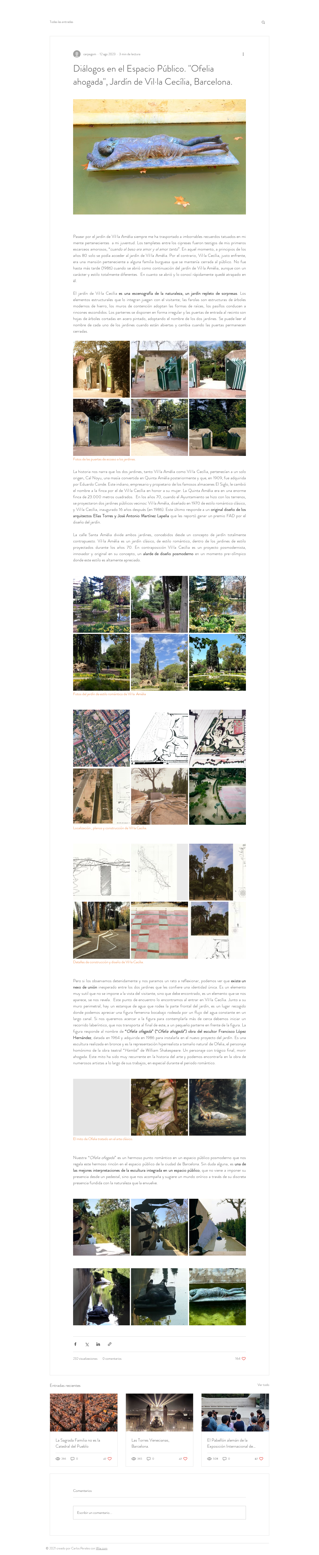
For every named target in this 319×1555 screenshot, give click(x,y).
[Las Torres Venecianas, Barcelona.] (159, 1412)
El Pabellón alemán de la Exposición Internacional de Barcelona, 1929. (230, 1443)
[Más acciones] (243, 54)
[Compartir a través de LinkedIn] (98, 1344)
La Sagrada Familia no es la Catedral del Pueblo (78, 1443)
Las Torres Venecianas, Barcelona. (150, 1443)
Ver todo (263, 1384)
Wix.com (101, 1548)
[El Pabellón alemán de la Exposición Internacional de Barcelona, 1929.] (235, 1412)
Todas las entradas (61, 22)
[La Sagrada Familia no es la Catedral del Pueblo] (83, 1412)
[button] (263, 22)
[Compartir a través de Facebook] (75, 1344)
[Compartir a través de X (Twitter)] (87, 1344)
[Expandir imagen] (101, 369)
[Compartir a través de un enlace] (109, 1344)
